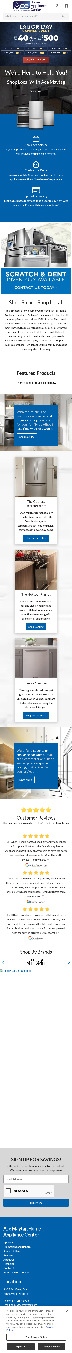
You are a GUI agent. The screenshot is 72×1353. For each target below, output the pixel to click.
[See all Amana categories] (36, 962)
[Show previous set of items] (3, 962)
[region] (36, 1329)
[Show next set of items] (69, 962)
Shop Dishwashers (36, 715)
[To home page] (30, 6)
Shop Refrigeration (36, 538)
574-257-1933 (20, 1300)
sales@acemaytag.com (24, 1304)
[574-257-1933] (67, 6)
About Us (8, 1259)
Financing (8, 1263)
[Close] (66, 1311)
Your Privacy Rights (35, 1337)
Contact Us (9, 1268)
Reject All (21, 1346)
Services (8, 1255)
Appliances (9, 1242)
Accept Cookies (51, 1346)
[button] (5, 6)
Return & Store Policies (16, 1272)
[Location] (57, 6)
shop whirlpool (36, 59)
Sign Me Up (36, 1202)
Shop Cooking (36, 626)
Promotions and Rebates (17, 1246)
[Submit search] (63, 16)
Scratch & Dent (12, 1251)
